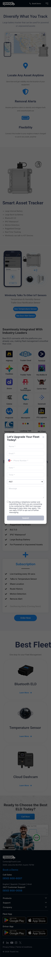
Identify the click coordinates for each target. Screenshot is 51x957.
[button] (43, 437)
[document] (25, 478)
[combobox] (10, 460)
